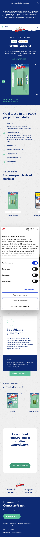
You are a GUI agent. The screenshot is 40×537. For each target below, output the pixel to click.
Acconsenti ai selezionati (20, 300)
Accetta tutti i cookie (20, 295)
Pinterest (11, 493)
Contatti (5, 523)
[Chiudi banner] (37, 229)
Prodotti (12, 37)
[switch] (35, 269)
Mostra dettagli (29, 289)
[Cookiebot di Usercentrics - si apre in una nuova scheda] (26, 229)
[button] (35, 64)
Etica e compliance (17, 526)
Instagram (28, 490)
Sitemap (27, 526)
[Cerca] (38, 27)
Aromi (19, 37)
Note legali (13, 523)
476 (17, 99)
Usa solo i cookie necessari (20, 306)
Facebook (11, 490)
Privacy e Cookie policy (24, 523)
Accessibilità (6, 526)
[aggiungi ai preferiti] (35, 64)
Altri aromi (27, 37)
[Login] (35, 27)
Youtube (28, 493)
